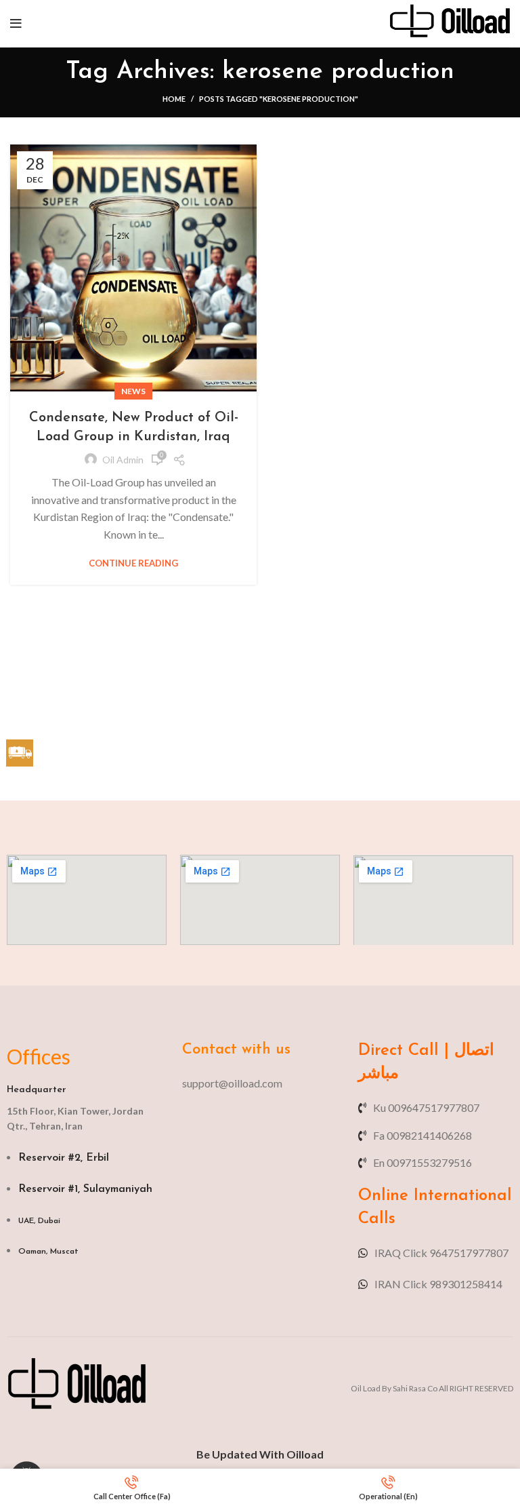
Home (174, 98)
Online (383, 1196)
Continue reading (133, 563)
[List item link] (259, 1083)
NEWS (133, 391)
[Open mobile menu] (15, 23)
